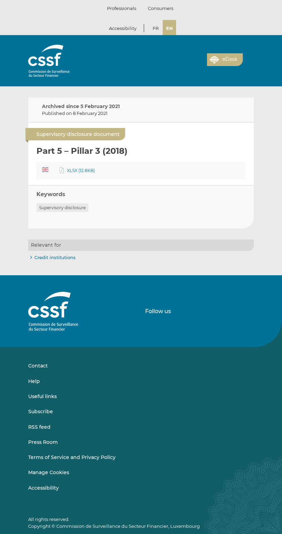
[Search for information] (191, 63)
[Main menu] (248, 58)
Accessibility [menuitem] (43, 488)
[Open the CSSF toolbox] (199, 63)
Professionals (121, 8)
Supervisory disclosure (62, 207)
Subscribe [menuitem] (40, 411)
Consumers (160, 8)
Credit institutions (55, 257)
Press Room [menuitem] (43, 442)
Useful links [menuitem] (42, 396)
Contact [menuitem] (38, 366)
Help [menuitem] (34, 381)
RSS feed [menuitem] (39, 427)
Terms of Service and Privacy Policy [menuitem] (72, 457)
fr (156, 28)
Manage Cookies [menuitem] (48, 472)
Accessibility (123, 28)
